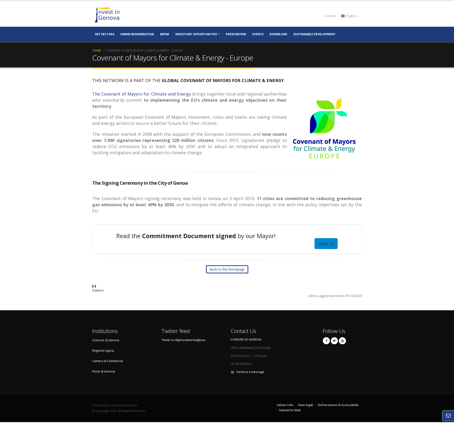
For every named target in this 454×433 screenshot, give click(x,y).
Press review (236, 34)
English (351, 16)
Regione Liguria (103, 351)
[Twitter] (334, 340)
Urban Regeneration (137, 34)
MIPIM (164, 34)
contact (331, 16)
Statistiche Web (290, 410)
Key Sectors (104, 34)
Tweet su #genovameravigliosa (183, 340)
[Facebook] (326, 340)
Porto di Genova (103, 371)
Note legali (305, 405)
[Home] (131, 14)
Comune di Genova (105, 340)
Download (278, 34)
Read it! (326, 243)
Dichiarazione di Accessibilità (338, 405)
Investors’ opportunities (196, 34)
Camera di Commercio (107, 361)
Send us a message (250, 372)
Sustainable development (314, 34)
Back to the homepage (227, 269)
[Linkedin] (342, 340)
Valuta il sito (285, 405)
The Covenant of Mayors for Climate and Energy (141, 94)
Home (97, 50)
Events (257, 34)
